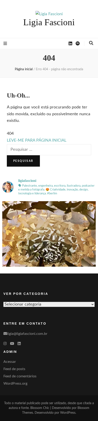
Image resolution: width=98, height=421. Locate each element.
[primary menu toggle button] (5, 43)
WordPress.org (15, 383)
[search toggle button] (91, 43)
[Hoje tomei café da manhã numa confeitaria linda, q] (49, 247)
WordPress (67, 412)
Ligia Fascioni (49, 22)
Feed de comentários (19, 376)
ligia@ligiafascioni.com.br (27, 334)
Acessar (9, 361)
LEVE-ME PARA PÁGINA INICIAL (36, 140)
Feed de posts (14, 369)
